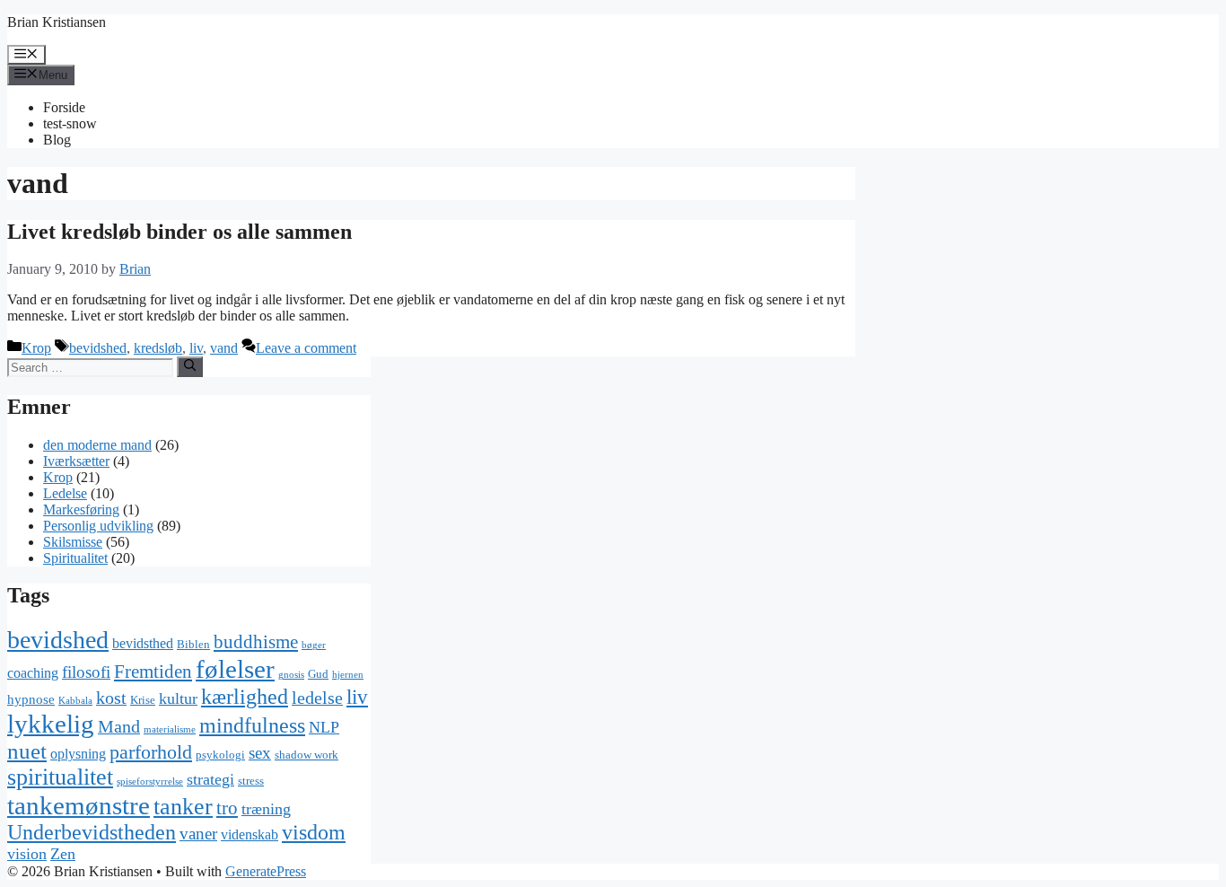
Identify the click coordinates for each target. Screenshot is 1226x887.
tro (227, 808)
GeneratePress (265, 871)
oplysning (78, 753)
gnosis (291, 675)
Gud (318, 674)
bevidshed (98, 348)
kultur (178, 698)
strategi (210, 779)
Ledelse (65, 493)
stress (251, 780)
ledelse (317, 698)
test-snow (70, 123)
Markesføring (81, 509)
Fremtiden (153, 671)
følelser (235, 668)
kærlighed (244, 696)
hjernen (347, 675)
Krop (36, 348)
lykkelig (50, 723)
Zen (62, 854)
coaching (32, 672)
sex (260, 752)
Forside (64, 107)
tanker (183, 807)
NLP (324, 727)
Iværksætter (76, 461)
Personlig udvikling (98, 525)
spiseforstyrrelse (150, 781)
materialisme (170, 729)
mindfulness (252, 725)
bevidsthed (142, 643)
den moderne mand (97, 444)
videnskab (249, 834)
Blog (57, 139)
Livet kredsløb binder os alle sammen (179, 231)
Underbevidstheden (91, 832)
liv (196, 348)
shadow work (306, 754)
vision (27, 854)
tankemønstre (78, 805)
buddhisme (256, 642)
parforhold (150, 752)
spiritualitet (60, 777)
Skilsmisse (72, 541)
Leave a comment (306, 348)
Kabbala (75, 701)
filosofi (86, 672)
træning (266, 809)
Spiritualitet (75, 558)
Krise (142, 700)
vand (224, 348)
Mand (119, 726)
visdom (314, 832)
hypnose (31, 699)
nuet (27, 751)
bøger (314, 645)
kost (111, 698)
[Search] (190, 366)
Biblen (193, 644)
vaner (198, 833)
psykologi (220, 754)
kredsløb (158, 348)
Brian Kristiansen (56, 22)
